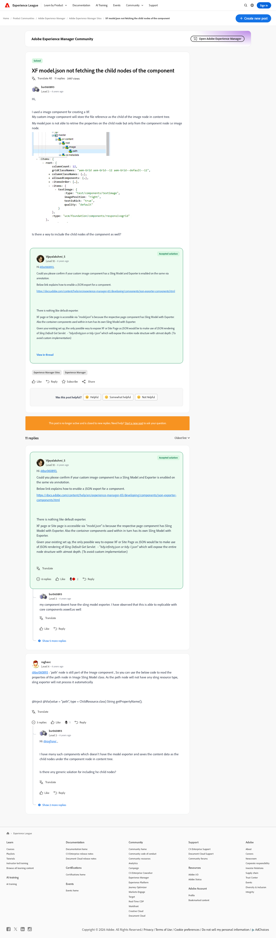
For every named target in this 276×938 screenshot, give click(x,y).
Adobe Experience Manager (51, 18)
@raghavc (50, 741)
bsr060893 (47, 87)
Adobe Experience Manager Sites (85, 18)
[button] (253, 18)
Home (6, 18)
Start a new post (134, 423)
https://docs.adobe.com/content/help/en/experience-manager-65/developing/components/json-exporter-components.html (106, 291)
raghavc (46, 662)
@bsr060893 (47, 267)
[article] (106, 520)
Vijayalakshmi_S (55, 256)
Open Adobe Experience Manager (220, 39)
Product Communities (23, 18)
